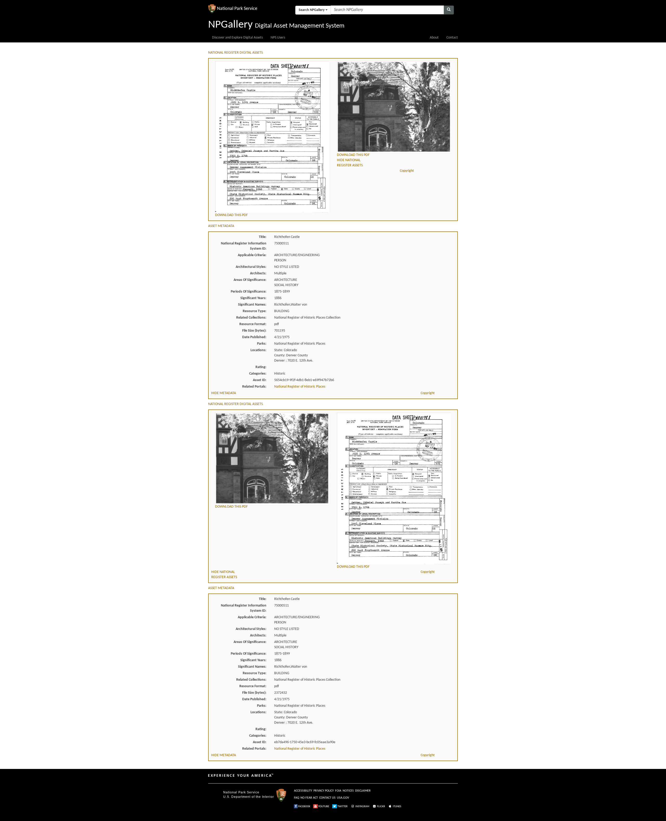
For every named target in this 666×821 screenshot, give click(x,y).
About (434, 38)
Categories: (257, 374)
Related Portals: (254, 387)
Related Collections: (251, 318)
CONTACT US (327, 797)
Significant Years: (253, 298)
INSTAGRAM (362, 806)
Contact (452, 38)
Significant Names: (252, 305)
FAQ (296, 797)
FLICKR (380, 806)
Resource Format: (252, 324)
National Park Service (241, 792)
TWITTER (342, 806)
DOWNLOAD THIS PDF (231, 215)
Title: (262, 237)
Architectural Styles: (251, 267)
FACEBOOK (304, 806)
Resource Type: (254, 311)
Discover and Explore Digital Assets (237, 38)
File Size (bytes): (254, 331)
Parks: (261, 344)
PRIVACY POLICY (323, 790)
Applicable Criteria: (252, 255)
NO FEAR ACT (309, 797)
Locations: (258, 350)
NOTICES (348, 790)
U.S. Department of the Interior (248, 797)
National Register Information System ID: (243, 246)
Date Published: (254, 337)
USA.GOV (343, 797)
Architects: (258, 273)
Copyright (407, 171)
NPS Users (278, 38)
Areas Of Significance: (250, 280)
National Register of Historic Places (299, 387)
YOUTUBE (323, 806)
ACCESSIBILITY (303, 790)
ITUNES (396, 806)
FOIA (338, 790)
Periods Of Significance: (248, 292)
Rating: (260, 367)
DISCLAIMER (363, 790)
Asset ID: (259, 380)
